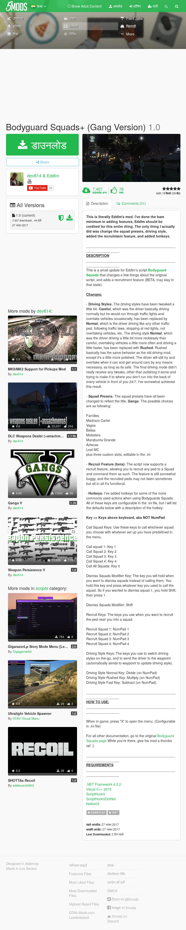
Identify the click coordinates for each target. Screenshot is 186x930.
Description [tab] (98, 203)
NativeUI (92, 803)
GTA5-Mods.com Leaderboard (82, 915)
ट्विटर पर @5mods (125, 899)
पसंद (121, 192)
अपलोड (117, 6)
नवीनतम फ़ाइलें (78, 865)
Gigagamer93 (22, 651)
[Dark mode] (166, 6)
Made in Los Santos (21, 868)
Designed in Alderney (22, 863)
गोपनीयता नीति (116, 873)
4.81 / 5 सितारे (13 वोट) (168, 193)
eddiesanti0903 (23, 785)
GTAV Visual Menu (26, 718)
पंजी (155, 6)
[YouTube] (29, 180)
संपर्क (110, 865)
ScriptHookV (95, 793)
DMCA (112, 890)
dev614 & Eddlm (43, 175)
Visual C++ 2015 (98, 789)
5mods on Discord (117, 918)
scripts (42, 588)
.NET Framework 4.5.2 (103, 784)
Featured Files (80, 873)
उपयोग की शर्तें (115, 882)
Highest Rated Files (84, 904)
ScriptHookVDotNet (101, 798)
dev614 (44, 311)
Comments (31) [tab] (133, 203)
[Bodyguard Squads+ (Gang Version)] (131, 158)
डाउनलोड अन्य (100, 192)
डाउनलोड (47, 144)
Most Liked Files (81, 882)
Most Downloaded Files (83, 893)
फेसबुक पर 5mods (123, 907)
